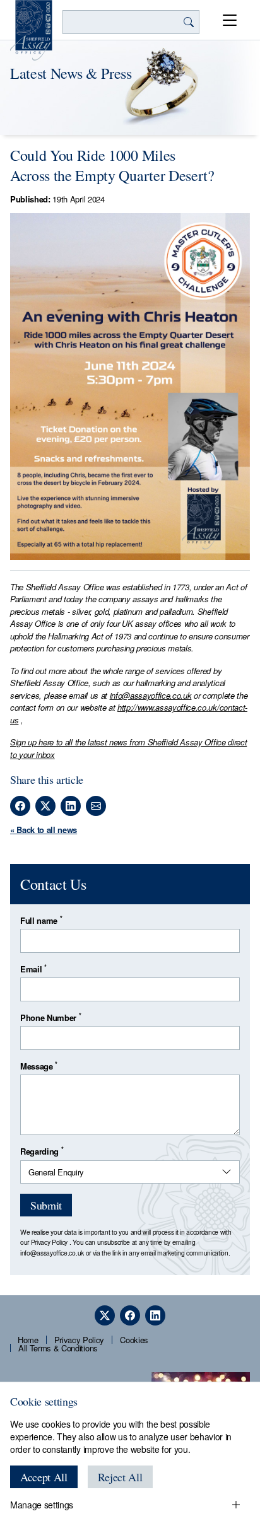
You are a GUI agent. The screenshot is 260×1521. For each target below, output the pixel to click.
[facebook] (130, 1315)
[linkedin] (155, 1315)
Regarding (41, 1151)
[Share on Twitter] (45, 806)
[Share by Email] (96, 806)
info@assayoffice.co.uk (151, 695)
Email (33, 969)
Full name (41, 920)
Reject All (120, 1476)
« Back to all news (43, 830)
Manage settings (41, 1504)
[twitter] (105, 1315)
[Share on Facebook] (20, 806)
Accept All (44, 1476)
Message (38, 1066)
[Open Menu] (230, 20)
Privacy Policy (49, 1242)
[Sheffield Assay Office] (31, 30)
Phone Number (50, 1017)
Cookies (134, 1340)
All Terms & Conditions (58, 1348)
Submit (46, 1205)
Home (28, 1340)
